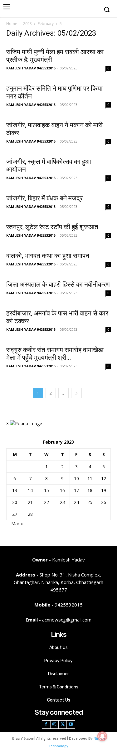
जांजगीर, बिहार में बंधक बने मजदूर (44, 198)
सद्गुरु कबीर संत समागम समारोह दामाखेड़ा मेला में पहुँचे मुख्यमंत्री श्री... (55, 353)
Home (11, 23)
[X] (63, 724)
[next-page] (76, 393)
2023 (27, 23)
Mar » (17, 523)
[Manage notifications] (102, 736)
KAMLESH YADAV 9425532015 (31, 68)
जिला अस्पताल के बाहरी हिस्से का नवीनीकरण (58, 284)
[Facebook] (46, 724)
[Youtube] (71, 724)
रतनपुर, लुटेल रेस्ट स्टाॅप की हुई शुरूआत (52, 227)
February (46, 23)
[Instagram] (54, 724)
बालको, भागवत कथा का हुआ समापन (47, 255)
